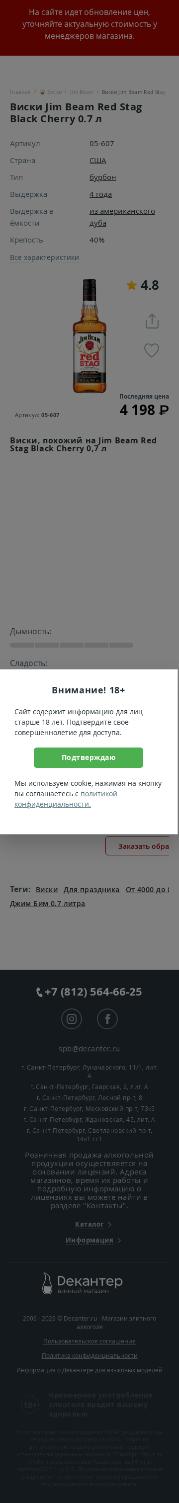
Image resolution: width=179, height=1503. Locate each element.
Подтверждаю (89, 757)
